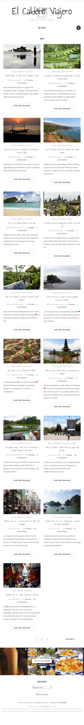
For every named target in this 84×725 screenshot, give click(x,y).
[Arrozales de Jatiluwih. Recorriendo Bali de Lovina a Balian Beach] (62, 45)
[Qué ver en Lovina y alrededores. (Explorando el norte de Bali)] (21, 119)
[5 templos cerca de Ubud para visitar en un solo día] (62, 193)
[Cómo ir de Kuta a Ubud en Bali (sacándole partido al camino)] (62, 266)
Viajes (29, 72)
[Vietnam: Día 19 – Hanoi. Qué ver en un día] (21, 565)
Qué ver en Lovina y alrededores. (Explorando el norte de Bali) (22, 151)
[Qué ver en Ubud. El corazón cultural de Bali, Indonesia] (21, 266)
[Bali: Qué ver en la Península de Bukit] (21, 340)
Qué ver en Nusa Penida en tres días (22, 223)
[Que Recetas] (42, 695)
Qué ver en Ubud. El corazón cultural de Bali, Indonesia (22, 298)
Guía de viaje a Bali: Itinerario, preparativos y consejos (62, 372)
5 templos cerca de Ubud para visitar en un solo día (62, 225)
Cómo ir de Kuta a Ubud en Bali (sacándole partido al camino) (62, 298)
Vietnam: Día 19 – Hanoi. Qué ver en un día (22, 594)
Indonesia (20, 72)
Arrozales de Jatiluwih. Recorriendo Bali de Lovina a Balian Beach (62, 77)
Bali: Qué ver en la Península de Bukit (22, 370)
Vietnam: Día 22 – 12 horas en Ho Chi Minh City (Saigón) (22, 523)
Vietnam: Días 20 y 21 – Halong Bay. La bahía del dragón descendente (62, 523)
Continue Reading (22, 106)
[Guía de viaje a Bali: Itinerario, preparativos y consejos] (62, 340)
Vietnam (72, 443)
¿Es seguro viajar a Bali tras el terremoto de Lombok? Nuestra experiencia (22, 449)
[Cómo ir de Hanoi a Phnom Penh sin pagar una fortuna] (62, 417)
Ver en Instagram (42, 661)
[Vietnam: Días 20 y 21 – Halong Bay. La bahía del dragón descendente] (62, 491)
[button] (42, 28)
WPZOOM (63, 703)
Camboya (57, 443)
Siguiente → (71, 639)
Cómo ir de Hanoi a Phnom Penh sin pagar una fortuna (62, 449)
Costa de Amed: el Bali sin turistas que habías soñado (62, 151)
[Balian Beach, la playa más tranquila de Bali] (21, 45)
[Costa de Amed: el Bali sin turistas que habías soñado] (62, 119)
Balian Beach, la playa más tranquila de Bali (22, 75)
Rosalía (30, 80)
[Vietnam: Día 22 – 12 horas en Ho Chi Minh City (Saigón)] (21, 491)
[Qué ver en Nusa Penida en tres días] (21, 193)
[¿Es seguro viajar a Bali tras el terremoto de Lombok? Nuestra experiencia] (21, 417)
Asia (13, 72)
